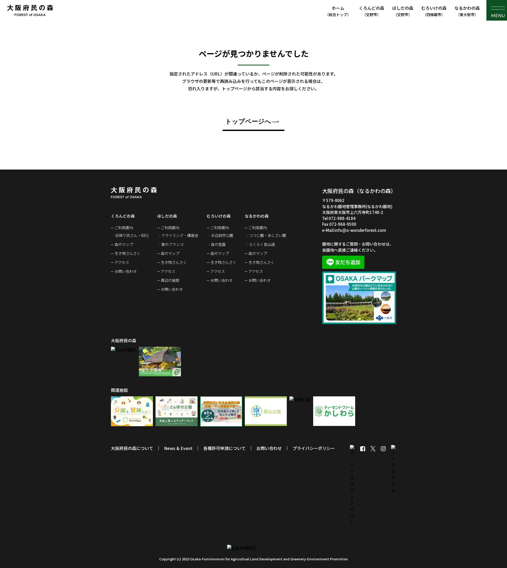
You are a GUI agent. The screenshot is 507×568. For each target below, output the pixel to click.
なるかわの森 (467, 11)
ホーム (338, 11)
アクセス (122, 262)
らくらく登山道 (262, 244)
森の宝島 (218, 244)
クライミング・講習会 (179, 235)
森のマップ (124, 244)
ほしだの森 (402, 11)
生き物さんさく (127, 253)
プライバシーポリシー (314, 448)
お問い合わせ (126, 271)
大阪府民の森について (132, 448)
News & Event (178, 448)
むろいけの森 (434, 11)
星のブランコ (172, 244)
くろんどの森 (371, 11)
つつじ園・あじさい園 (267, 235)
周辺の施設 (170, 280)
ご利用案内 (124, 227)
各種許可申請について (224, 448)
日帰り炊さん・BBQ (132, 235)
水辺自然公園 (222, 235)
